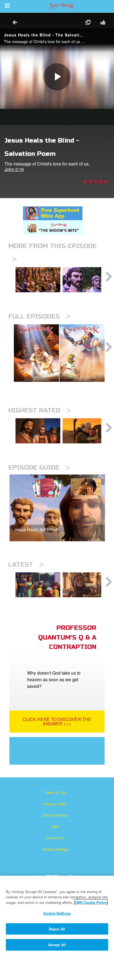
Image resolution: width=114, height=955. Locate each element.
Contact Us (55, 837)
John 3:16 (14, 169)
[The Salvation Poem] (37, 585)
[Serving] (37, 430)
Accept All (57, 944)
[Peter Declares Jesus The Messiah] (85, 279)
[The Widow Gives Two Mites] (85, 585)
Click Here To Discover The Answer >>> (57, 721)
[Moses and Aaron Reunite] (85, 430)
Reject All (57, 929)
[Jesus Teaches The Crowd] (37, 279)
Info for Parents (55, 815)
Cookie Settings (55, 849)
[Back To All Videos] (13, 23)
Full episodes (39, 316)
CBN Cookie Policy (91, 902)
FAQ (55, 826)
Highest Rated (39, 410)
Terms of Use (55, 792)
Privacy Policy (55, 803)
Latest (26, 564)
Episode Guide (39, 467)
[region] (57, 915)
